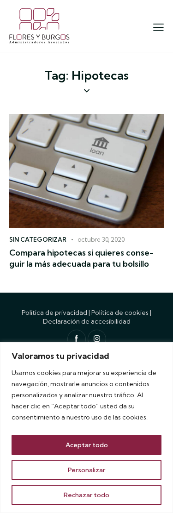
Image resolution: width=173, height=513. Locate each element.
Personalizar (86, 470)
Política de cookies (120, 312)
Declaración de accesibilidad (87, 321)
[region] (86, 427)
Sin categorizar (37, 239)
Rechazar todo (86, 495)
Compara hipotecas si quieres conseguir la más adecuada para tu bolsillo (81, 258)
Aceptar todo (87, 445)
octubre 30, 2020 (101, 239)
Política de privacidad (54, 312)
